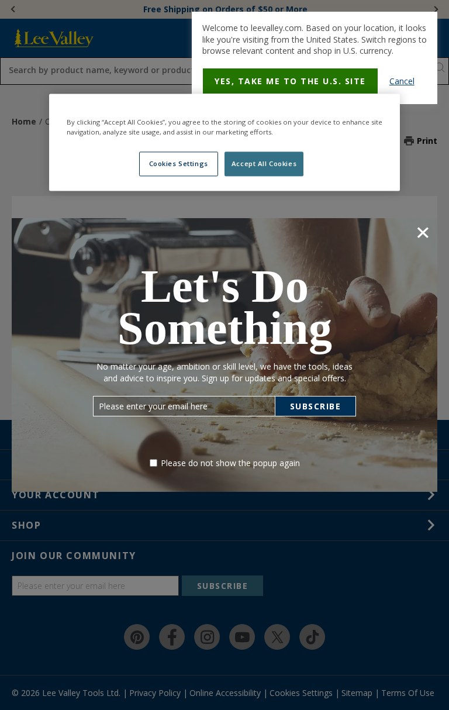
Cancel (402, 81)
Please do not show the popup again (230, 462)
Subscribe (315, 406)
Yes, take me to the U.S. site (290, 81)
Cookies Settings (178, 164)
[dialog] (314, 58)
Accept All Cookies (264, 164)
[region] (224, 142)
